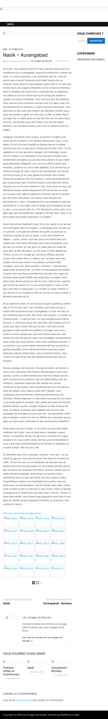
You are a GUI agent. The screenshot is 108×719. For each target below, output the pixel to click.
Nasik (30, 667)
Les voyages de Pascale (41, 61)
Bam (77, 714)
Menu (10, 24)
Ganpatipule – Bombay (60, 669)
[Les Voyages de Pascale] (54, 14)
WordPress (66, 714)
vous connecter (24, 700)
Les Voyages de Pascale (34, 714)
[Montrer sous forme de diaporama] (22, 513)
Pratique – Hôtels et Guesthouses (11, 671)
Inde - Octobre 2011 (13, 49)
